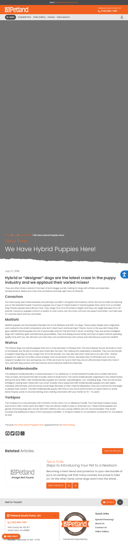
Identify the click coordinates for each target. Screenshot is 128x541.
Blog (15, 235)
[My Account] (122, 17)
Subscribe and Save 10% (66, 2)
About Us (99, 523)
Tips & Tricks (25, 235)
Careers (51, 17)
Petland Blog (68, 424)
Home (8, 235)
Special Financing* (104, 519)
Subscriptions (63, 17)
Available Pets (24, 17)
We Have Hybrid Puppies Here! (29, 424)
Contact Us (101, 527)
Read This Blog (55, 485)
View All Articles (112, 450)
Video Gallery (39, 17)
